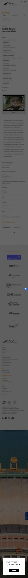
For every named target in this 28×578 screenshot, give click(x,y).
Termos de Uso (11, 566)
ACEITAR (14, 570)
